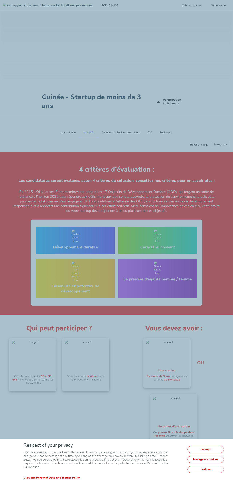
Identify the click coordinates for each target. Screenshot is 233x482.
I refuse (206, 469)
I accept (206, 449)
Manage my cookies (205, 459)
